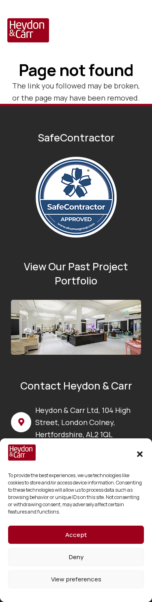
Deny (76, 557)
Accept (76, 534)
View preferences (76, 579)
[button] (140, 454)
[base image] (76, 327)
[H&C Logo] (28, 30)
